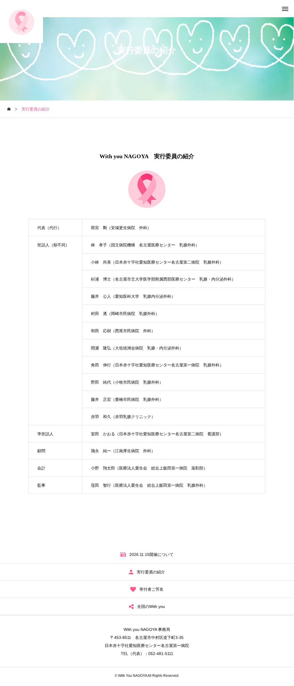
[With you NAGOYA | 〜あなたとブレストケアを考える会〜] (21, 21)
